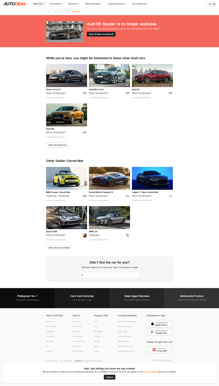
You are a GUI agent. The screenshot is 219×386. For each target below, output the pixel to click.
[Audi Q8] (66, 114)
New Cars (38, 4)
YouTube (49, 341)
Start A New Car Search (101, 34)
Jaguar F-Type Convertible (145, 192)
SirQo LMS (122, 331)
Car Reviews (77, 336)
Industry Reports (125, 336)
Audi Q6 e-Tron (96, 89)
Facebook (50, 331)
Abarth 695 (51, 231)
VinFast (97, 336)
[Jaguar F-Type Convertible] (152, 178)
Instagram (50, 336)
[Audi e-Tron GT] (66, 75)
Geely (96, 351)
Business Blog (123, 341)
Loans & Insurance (116, 4)
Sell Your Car (77, 351)
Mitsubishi (98, 331)
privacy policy (150, 372)
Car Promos (55, 4)
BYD (96, 321)
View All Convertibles (59, 247)
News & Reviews (93, 4)
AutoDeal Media (124, 326)
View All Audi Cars (57, 145)
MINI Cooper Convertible (58, 192)
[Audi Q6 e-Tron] (109, 75)
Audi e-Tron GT (53, 89)
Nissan (97, 346)
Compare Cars (78, 341)
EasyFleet (76, 331)
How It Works (51, 326)
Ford (96, 326)
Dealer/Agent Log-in (126, 351)
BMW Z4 (93, 231)
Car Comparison (140, 4)
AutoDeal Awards (125, 346)
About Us (50, 321)
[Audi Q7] (152, 75)
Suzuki (97, 341)
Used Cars (73, 4)
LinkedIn (49, 351)
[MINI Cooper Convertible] (66, 178)
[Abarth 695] (66, 217)
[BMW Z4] (109, 217)
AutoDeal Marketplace (127, 321)
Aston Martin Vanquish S (101, 192)
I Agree (109, 377)
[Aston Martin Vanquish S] (109, 178)
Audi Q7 (136, 89)
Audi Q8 (50, 129)
